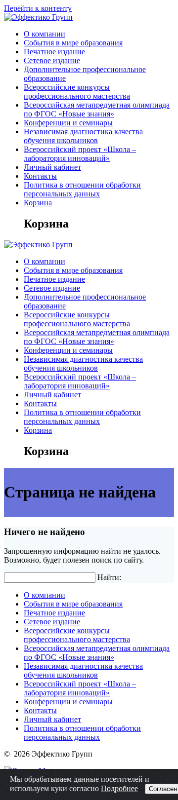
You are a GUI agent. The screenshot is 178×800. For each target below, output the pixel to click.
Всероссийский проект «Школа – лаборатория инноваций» (80, 153)
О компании (44, 34)
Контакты (40, 176)
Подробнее (119, 788)
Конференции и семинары (68, 122)
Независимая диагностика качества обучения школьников (83, 136)
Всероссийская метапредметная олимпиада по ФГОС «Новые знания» (97, 109)
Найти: (109, 577)
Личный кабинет (52, 167)
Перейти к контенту (38, 8)
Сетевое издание (52, 60)
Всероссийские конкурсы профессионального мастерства (77, 91)
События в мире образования (73, 42)
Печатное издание (54, 51)
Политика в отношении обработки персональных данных (82, 189)
